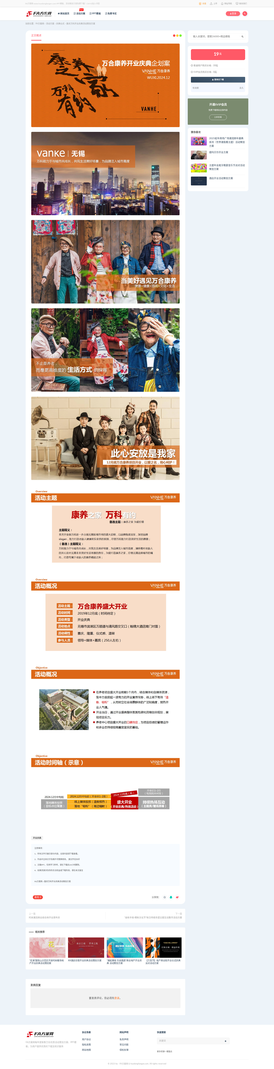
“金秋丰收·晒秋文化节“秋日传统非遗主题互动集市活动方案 (153, 918)
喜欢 (37, 897)
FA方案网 (38, 881)
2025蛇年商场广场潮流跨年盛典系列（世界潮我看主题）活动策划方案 (227, 142)
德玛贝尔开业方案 (218, 152)
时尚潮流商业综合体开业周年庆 (44, 918)
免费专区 (112, 14)
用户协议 (86, 1039)
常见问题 (124, 1045)
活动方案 (80, 12)
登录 (116, 998)
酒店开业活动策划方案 (221, 178)
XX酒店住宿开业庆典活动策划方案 (84, 960)
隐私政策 (86, 1045)
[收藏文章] (164, 897)
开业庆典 (37, 838)
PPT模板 (96, 14)
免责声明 (124, 1039)
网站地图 (86, 1050)
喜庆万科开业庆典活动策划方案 (57, 881)
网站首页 (64, 14)
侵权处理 (124, 1050)
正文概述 (36, 35)
